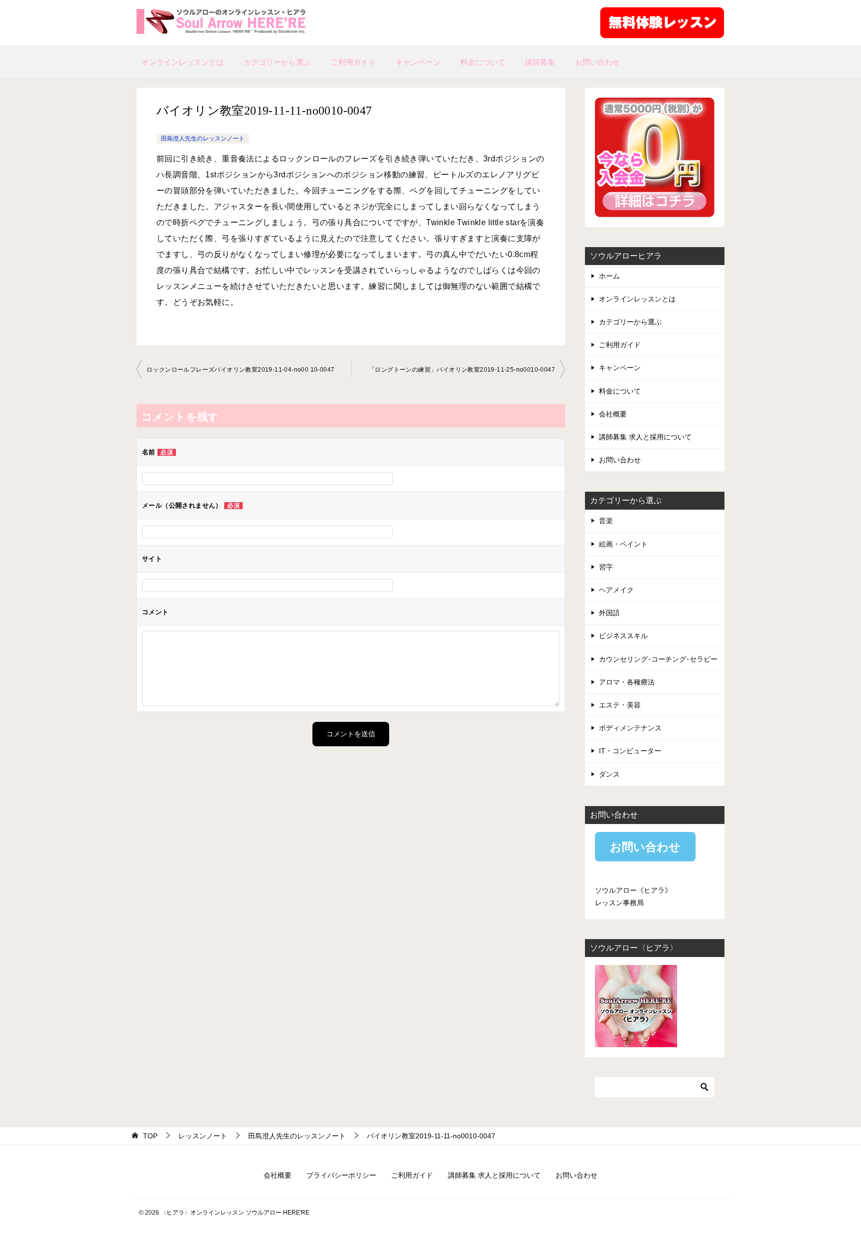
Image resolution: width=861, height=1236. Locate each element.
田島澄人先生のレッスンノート (203, 138)
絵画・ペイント (623, 544)
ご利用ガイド (353, 62)
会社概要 (613, 414)
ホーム (609, 276)
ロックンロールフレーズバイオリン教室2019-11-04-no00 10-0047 (240, 369)
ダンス (609, 774)
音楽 (606, 521)
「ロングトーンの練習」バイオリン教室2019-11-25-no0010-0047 (462, 369)
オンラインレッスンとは (183, 62)
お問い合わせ (597, 62)
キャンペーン (418, 62)
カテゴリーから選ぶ (277, 62)
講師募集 (540, 62)
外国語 (609, 613)
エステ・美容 (620, 705)
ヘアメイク (616, 590)
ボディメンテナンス (630, 728)
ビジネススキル (623, 636)
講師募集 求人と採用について (645, 437)
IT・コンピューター (630, 751)
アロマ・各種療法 (627, 682)
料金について (482, 62)
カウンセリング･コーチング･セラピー (658, 659)
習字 (606, 567)
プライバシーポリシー (341, 1175)
